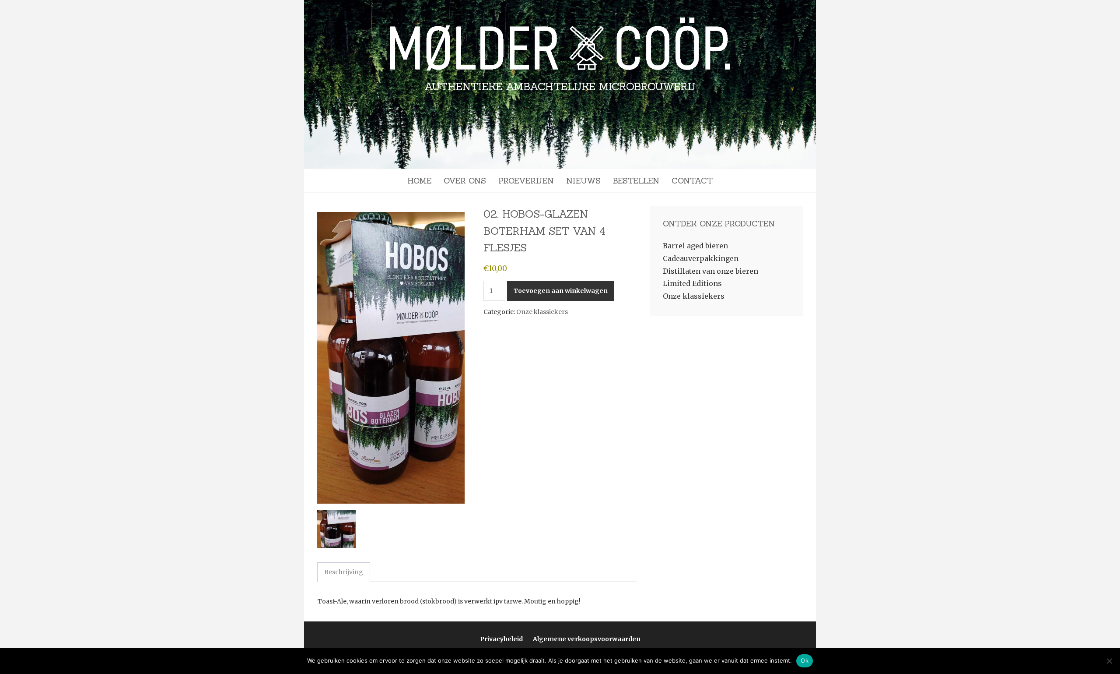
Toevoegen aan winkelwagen (561, 291)
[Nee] (1109, 660)
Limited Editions (692, 283)
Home (419, 181)
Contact (692, 181)
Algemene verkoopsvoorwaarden (586, 639)
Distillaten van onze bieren (710, 271)
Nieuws (583, 181)
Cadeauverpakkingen (700, 258)
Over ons (465, 181)
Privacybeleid (501, 639)
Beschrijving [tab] (343, 572)
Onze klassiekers (542, 312)
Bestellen (636, 181)
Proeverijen (526, 181)
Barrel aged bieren (695, 245)
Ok (804, 660)
